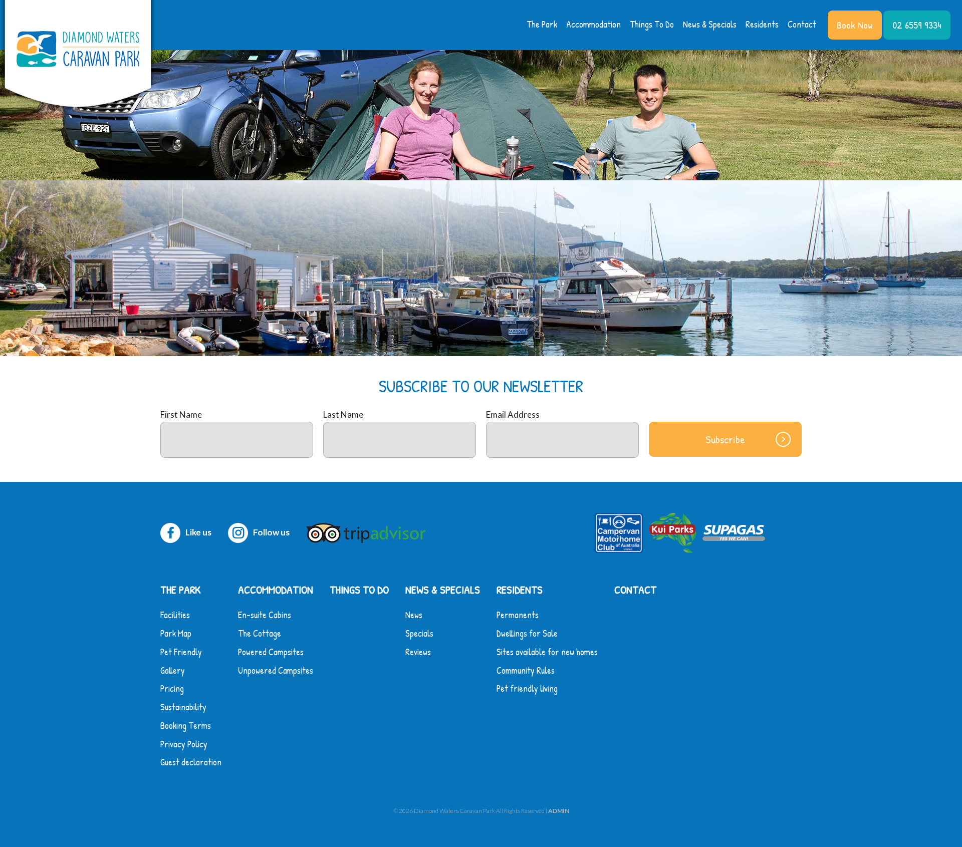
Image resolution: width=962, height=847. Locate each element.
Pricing (172, 688)
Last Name (343, 414)
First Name (181, 414)
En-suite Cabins (264, 615)
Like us (198, 532)
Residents (762, 24)
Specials (419, 633)
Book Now (855, 25)
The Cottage (259, 633)
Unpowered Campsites (275, 670)
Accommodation (593, 24)
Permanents (518, 615)
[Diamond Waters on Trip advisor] (368, 532)
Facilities (175, 615)
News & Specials (710, 24)
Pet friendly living (527, 688)
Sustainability (183, 707)
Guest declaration (190, 762)
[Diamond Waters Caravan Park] (78, 56)
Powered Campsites (271, 652)
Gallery (172, 670)
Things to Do (652, 24)
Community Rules (526, 670)
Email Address (513, 414)
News (413, 615)
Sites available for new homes (547, 652)
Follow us (271, 532)
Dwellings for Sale (527, 633)
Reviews (418, 652)
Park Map (175, 633)
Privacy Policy (183, 744)
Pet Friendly (181, 652)
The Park (542, 24)
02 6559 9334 (916, 25)
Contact (802, 24)
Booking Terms (185, 725)
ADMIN (558, 810)
